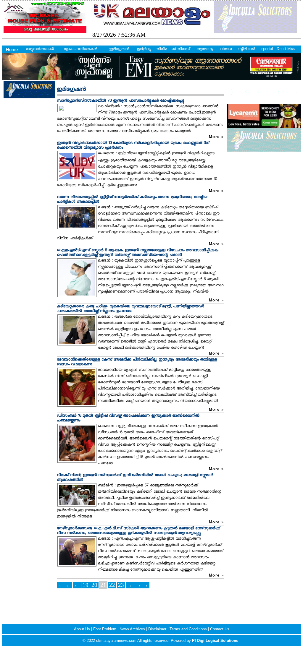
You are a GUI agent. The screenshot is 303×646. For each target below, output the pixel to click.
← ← (64, 585)
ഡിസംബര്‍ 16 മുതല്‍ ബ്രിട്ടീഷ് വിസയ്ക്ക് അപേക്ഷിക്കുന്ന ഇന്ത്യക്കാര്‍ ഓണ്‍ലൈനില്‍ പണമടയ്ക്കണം (128, 418)
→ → (142, 585)
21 (103, 585)
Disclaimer (157, 629)
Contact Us (219, 629)
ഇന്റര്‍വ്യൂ (143, 49)
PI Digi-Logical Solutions (215, 640)
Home (12, 49)
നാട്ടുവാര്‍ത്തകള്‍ (40, 49)
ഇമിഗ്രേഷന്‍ (119, 49)
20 (94, 585)
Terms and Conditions (189, 629)
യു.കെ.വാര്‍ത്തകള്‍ (80, 49)
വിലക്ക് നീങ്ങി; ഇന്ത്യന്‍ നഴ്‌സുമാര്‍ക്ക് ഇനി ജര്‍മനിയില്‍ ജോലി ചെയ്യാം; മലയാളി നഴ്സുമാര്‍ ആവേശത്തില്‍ (135, 477)
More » (216, 136)
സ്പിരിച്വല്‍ (246, 49)
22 (112, 585)
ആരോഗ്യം (205, 49)
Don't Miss (285, 49)
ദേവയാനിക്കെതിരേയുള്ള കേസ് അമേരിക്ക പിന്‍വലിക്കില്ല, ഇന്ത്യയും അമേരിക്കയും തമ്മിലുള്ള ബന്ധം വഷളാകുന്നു (137, 362)
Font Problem (105, 629)
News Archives (133, 629)
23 (121, 585)
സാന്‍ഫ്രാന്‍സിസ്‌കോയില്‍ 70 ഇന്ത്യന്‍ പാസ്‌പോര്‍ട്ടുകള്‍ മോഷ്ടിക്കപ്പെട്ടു (120, 101)
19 (85, 585)
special (267, 49)
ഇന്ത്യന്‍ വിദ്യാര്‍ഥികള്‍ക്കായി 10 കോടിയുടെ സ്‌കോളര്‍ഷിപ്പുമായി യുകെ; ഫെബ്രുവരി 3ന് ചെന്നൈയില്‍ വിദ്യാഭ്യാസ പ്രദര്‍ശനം (133, 145)
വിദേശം (226, 49)
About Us (82, 629)
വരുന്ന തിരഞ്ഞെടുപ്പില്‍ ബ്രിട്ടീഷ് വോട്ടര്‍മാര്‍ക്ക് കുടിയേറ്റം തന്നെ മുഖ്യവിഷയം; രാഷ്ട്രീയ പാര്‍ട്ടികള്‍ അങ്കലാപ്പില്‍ (132, 199)
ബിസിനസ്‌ (180, 49)
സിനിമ (161, 49)
